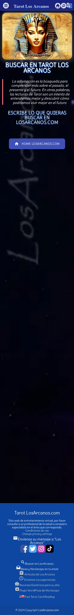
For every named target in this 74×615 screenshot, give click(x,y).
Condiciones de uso (37, 530)
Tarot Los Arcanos (31, 6)
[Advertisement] (37, 333)
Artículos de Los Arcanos (37, 574)
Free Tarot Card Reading (39, 597)
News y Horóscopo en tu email (37, 569)
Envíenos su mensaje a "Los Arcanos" (37, 541)
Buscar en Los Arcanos (37, 563)
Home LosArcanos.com (37, 144)
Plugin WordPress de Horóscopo (37, 590)
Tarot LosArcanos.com (37, 513)
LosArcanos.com (48, 610)
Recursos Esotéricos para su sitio (37, 585)
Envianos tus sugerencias (37, 579)
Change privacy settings (37, 534)
